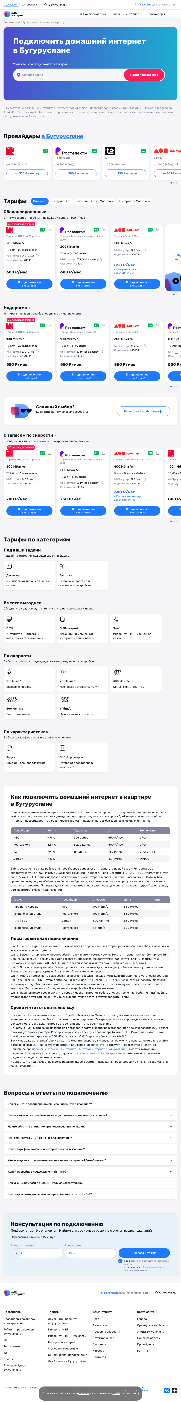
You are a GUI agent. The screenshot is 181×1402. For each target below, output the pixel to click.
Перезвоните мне (144, 1253)
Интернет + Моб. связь (134, 201)
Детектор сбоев (103, 1338)
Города (142, 1319)
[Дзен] (174, 1390)
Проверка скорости (106, 1331)
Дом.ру (8, 1359)
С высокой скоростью (63, 1348)
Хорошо (131, 1393)
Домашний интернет (124, 14)
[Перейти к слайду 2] (174, 183)
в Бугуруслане (42, 50)
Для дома (11, 4)
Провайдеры (156, 14)
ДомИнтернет (12, 22)
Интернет (39, 201)
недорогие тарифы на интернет (54, 1049)
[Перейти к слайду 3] (176, 183)
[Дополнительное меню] (175, 14)
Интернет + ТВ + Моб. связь (95, 201)
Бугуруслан (29, 22)
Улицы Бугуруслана (150, 1331)
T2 (5, 1352)
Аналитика (100, 1325)
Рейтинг (142, 1350)
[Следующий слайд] (177, 164)
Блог (96, 1319)
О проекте (99, 1344)
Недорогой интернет (62, 1342)
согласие (83, 1393)
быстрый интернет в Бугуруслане (102, 1049)
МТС (6, 1340)
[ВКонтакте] (167, 1390)
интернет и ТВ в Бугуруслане (102, 1053)
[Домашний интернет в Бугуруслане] (14, 14)
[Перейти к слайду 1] (171, 183)
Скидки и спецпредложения (67, 1355)
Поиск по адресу (94, 14)
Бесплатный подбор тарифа (143, 411)
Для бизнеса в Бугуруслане (67, 1361)
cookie (116, 1393)
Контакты (99, 1357)
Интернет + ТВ (61, 201)
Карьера (98, 1350)
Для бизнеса (29, 4)
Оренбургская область (152, 1325)
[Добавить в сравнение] (49, 230)
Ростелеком (12, 1346)
